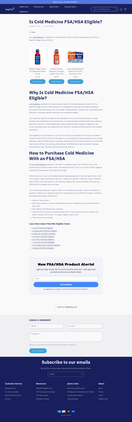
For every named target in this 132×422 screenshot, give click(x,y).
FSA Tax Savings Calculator (45, 392)
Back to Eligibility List (67, 307)
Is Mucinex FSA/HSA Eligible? (44, 234)
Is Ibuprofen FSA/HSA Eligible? (44, 231)
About (100, 388)
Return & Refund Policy (13, 395)
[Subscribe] (82, 374)
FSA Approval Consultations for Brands (80, 392)
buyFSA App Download (75, 395)
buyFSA (68, 415)
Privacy (100, 392)
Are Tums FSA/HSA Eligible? (43, 237)
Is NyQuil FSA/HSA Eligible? (43, 248)
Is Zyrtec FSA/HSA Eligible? (43, 239)
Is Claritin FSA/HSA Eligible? (43, 242)
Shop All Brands (72, 399)
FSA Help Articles (42, 395)
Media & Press (103, 399)
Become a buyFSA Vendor (76, 388)
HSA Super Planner (42, 399)
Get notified (66, 284)
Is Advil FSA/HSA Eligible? (42, 228)
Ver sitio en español (12, 392)
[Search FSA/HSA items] (116, 9)
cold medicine (38, 37)
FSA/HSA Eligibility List (44, 388)
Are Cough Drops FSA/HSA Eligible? (46, 245)
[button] (125, 9)
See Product (38, 82)
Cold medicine (34, 104)
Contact (8, 399)
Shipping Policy (10, 388)
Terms (100, 395)
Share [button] (33, 32)
